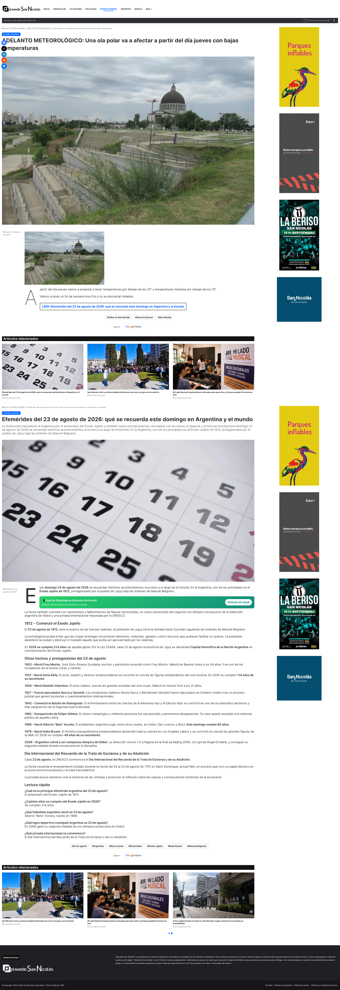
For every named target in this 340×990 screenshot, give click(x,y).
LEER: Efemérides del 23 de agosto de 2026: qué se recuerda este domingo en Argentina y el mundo (113, 306)
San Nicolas (165, 317)
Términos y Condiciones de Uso (324, 985)
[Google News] (133, 327)
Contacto (269, 985)
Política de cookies (301, 985)
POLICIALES (90, 9)
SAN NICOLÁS (59, 9)
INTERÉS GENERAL (108, 9)
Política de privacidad (283, 985)
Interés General (145, 317)
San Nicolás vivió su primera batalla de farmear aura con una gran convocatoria (123, 392)
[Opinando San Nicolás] (22, 9)
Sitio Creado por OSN (55, 985)
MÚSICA (138, 9)
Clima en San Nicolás (119, 317)
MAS (148, 9)
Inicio (6, 28)
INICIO (47, 9)
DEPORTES (126, 9)
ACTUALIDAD (76, 9)
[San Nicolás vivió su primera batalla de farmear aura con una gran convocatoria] (128, 367)
